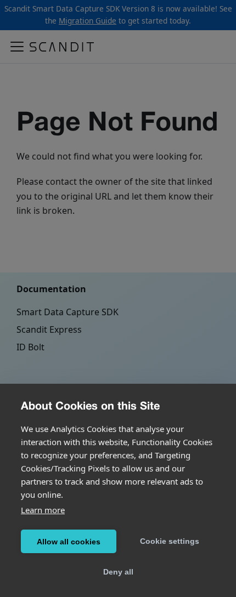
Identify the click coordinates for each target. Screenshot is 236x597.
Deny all (118, 571)
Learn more (43, 509)
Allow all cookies (68, 541)
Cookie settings (169, 541)
